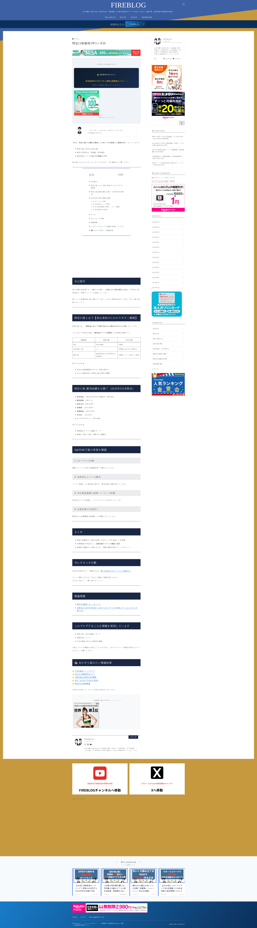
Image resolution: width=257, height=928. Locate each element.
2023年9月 (156, 288)
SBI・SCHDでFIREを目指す (87, 680)
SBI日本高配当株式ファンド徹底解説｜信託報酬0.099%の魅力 (168, 151)
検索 (182, 123)
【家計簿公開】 (147, 17)
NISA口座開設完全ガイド (85, 674)
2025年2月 (156, 257)
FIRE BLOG (76, 923)
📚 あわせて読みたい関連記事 (102, 230)
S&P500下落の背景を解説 (101, 198)
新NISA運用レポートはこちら (89, 604)
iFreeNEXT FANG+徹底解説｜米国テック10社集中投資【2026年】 (168, 144)
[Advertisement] (106, 255)
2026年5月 (156, 232)
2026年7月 (156, 222)
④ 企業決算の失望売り (101, 210)
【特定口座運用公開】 (160, 359)
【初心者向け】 (110, 17)
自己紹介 (94, 181)
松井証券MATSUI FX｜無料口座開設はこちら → (106, 81)
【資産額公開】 (157, 364)
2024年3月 (156, 282)
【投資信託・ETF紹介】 (160, 349)
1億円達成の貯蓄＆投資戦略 (86, 677)
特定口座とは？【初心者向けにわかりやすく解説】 (107, 186)
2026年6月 (156, 227)
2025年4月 (156, 247)
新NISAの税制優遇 (82, 683)
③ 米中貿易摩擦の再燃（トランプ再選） (107, 207)
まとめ (93, 214)
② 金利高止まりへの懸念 (101, 204)
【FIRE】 (134, 17)
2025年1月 (156, 262)
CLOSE (121, 174)
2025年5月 (156, 242)
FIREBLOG (128, 5)
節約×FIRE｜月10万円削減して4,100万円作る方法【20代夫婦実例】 (167, 138)
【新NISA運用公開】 (159, 354)
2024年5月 (156, 272)
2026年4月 (156, 237)
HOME (74, 917)
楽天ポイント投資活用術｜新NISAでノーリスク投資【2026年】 (168, 164)
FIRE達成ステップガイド (85, 671)
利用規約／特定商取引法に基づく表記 (112, 923)
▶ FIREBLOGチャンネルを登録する (116, 571)
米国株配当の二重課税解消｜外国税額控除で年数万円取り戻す (167, 157)
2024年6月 (156, 267)
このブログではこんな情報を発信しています (107, 226)
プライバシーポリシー (90, 923)
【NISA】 (123, 17)
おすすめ (76, 39)
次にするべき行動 (97, 218)
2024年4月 (156, 277)
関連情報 (94, 222)
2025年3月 (156, 252)
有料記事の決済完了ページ (82, 925)
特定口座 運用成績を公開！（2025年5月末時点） (107, 193)
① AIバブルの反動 (99, 201)
